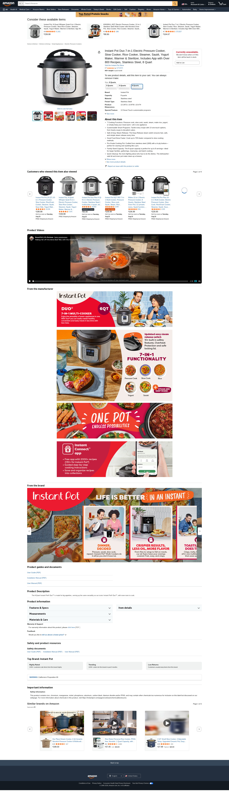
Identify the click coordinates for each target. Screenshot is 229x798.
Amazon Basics (38, 9)
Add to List (180, 63)
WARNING (33, 677)
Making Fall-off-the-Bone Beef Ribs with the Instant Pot (56, 240)
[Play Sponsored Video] (114, 723)
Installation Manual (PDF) (36, 578)
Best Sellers (51, 9)
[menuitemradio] (195, 281)
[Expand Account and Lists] (204, 4)
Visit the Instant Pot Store (114, 65)
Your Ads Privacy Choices (140, 783)
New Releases (63, 9)
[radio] (37, 116)
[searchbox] (98, 3)
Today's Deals (99, 9)
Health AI (13, 9)
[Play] (29, 281)
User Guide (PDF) (34, 572)
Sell (125, 9)
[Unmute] (199, 281)
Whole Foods (86, 9)
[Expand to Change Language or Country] (187, 4)
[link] (63, 34)
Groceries (75, 9)
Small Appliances (57, 44)
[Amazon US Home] (92, 776)
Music (149, 9)
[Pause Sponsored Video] (81, 728)
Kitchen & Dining (44, 44)
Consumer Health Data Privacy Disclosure (116, 783)
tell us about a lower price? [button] (53, 635)
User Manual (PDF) (34, 583)
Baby (195, 9)
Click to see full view (64, 109)
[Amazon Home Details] (165, 9)
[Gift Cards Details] (122, 9)
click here (71, 627)
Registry (141, 9)
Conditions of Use (84, 783)
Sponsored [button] (30, 707)
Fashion (133, 9)
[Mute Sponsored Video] (81, 733)
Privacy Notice (96, 783)
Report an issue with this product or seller (123, 166)
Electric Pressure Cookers (73, 44)
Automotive (186, 9)
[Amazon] (9, 4)
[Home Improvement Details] (215, 9)
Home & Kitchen (32, 44)
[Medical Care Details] (30, 9)
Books (108, 9)
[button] (5, 9)
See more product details (116, 162)
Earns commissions (60, 237)
